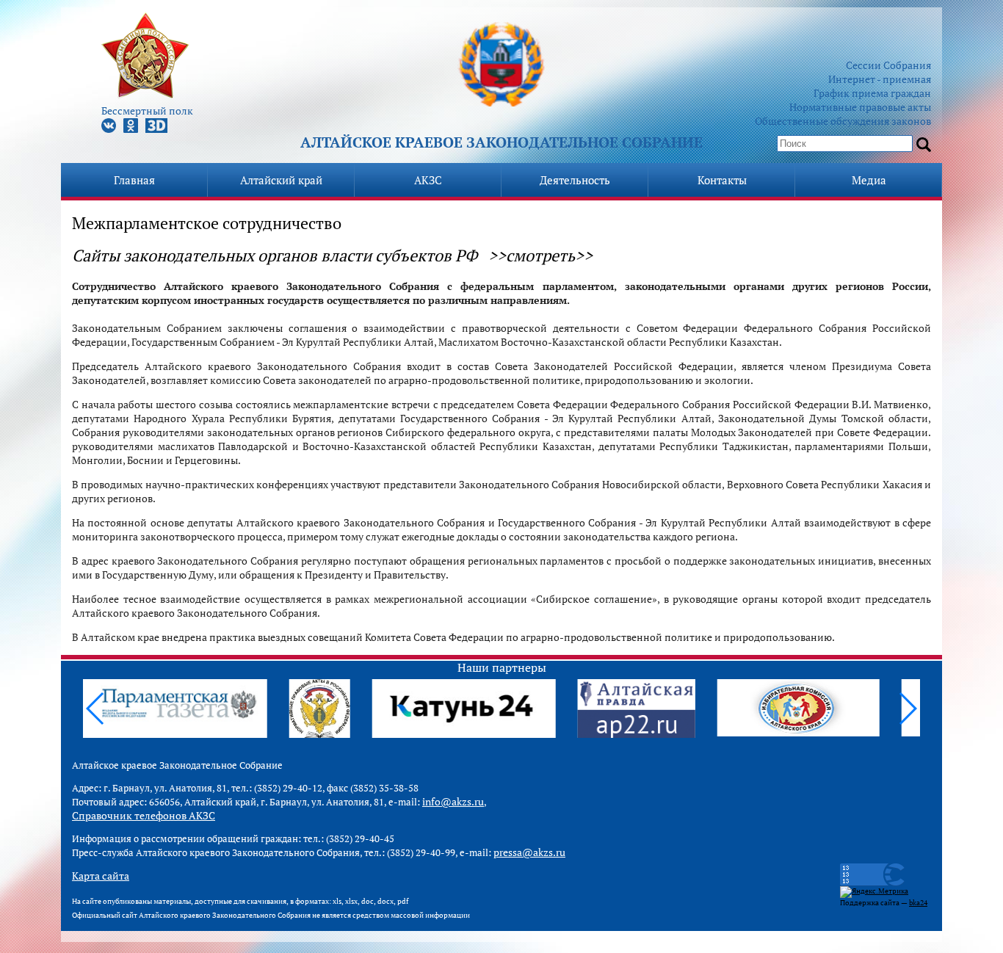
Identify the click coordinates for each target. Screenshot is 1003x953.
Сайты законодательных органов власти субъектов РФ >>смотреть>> (332, 255)
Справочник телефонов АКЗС (143, 815)
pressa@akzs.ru (529, 852)
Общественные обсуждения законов (843, 121)
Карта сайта (100, 876)
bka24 (918, 902)
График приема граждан (872, 93)
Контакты (722, 180)
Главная (134, 180)
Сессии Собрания (888, 65)
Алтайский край (281, 180)
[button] (907, 708)
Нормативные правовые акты (860, 107)
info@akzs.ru (453, 801)
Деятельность (575, 180)
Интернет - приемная (879, 79)
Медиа (869, 180)
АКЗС (428, 180)
